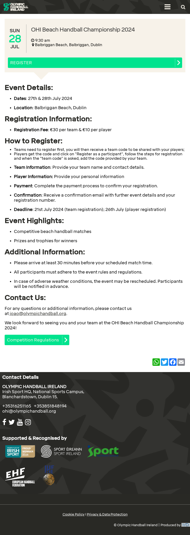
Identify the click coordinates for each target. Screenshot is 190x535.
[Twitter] (12, 422)
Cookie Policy (74, 514)
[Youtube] (20, 422)
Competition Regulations (33, 340)
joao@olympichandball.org (38, 313)
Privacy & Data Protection (107, 514)
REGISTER (21, 62)
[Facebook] (4, 422)
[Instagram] (28, 422)
